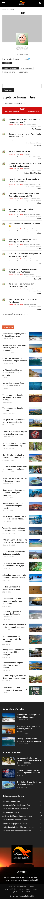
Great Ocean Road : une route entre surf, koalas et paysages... (14, 347)
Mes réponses (26, 68)
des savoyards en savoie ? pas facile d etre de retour (25, 135)
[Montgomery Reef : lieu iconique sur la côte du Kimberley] (35, 639)
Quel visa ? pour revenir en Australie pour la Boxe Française (25, 164)
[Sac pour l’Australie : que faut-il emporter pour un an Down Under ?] (35, 470)
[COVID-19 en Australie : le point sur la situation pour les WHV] (35, 434)
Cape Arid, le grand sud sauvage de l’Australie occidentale (11, 614)
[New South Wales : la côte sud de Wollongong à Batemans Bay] (35, 628)
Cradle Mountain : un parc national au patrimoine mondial (12, 665)
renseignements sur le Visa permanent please (21, 210)
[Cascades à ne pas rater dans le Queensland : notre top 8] (35, 446)
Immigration (27, 154)
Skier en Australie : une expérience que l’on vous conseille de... (12, 601)
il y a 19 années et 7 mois (33, 246)
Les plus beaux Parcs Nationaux (15, 809)
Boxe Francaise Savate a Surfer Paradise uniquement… (22, 285)
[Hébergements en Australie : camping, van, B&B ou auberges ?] (35, 652)
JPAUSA (15, 892)
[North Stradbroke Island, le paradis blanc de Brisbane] (35, 458)
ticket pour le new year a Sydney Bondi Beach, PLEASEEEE (23, 270)
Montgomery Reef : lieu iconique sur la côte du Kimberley (11, 639)
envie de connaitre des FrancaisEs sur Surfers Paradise (24, 180)
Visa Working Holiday (30, 124)
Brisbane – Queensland (30, 259)
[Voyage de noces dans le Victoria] (35, 411)
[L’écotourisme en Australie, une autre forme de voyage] (35, 566)
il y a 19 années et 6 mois (33, 216)
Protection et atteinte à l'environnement (18, 827)
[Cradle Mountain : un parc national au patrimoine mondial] (35, 665)
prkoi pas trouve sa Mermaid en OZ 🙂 (24, 224)
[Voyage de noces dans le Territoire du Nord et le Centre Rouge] (35, 398)
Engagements (9, 72)
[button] (40, 3)
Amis (27, 59)
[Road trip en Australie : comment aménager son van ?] (35, 690)
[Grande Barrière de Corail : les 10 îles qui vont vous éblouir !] (35, 481)
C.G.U (21, 889)
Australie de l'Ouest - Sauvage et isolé (17, 816)
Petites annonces (29, 274)
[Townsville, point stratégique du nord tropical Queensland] (35, 531)
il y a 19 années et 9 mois (33, 276)
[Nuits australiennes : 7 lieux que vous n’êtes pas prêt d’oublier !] (35, 506)
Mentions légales (10, 889)
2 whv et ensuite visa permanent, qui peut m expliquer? (25, 120)
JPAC (22, 892)
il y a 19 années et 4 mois (33, 186)
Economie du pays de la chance (14, 823)
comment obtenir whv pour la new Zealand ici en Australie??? (24, 194)
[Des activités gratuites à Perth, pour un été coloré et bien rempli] (35, 519)
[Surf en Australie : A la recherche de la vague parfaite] (35, 590)
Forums (7, 63)
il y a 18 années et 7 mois (33, 143)
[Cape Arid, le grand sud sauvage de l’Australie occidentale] (35, 614)
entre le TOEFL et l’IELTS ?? (20, 151)
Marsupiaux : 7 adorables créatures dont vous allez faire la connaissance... (29, 760)
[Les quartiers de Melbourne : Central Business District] (35, 423)
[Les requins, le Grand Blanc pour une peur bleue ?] (35, 386)
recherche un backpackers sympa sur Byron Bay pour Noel (25, 254)
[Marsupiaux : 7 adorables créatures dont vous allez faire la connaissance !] (8, 761)
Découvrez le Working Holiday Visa (16, 805)
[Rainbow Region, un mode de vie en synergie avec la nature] (35, 679)
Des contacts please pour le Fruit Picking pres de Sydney (23, 240)
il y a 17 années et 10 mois (33, 126)
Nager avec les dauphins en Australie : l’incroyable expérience (13, 492)
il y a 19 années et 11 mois (33, 291)
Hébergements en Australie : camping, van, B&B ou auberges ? (13, 652)
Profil (17, 59)
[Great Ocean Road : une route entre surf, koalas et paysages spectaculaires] (35, 348)
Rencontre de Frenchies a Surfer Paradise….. (23, 300)
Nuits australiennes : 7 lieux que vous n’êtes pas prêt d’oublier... (13, 505)
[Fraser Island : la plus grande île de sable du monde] (35, 336)
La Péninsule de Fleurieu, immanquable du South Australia (12, 372)
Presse (35, 889)
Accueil (5, 9)
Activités (8, 59)
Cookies (31, 887)
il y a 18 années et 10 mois (33, 156)
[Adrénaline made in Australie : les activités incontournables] (35, 578)
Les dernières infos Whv (11, 812)
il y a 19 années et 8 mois (33, 261)
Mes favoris (23, 72)
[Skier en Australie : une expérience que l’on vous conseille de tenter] (35, 601)
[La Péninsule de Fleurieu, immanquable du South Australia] (35, 373)
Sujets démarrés (10, 68)
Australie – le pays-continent (32, 184)
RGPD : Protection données (17, 887)
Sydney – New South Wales (32, 198)
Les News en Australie (11, 801)
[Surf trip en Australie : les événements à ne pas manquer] (35, 361)
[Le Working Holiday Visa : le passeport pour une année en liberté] (8, 773)
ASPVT (28, 892)
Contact (27, 889)
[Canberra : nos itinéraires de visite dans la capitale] (35, 554)
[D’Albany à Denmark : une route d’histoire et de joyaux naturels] (35, 543)
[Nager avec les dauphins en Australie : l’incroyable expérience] (35, 493)
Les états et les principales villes (15, 820)
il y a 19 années (36, 170)
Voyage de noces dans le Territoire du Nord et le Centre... (12, 397)
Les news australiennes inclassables (16, 831)
